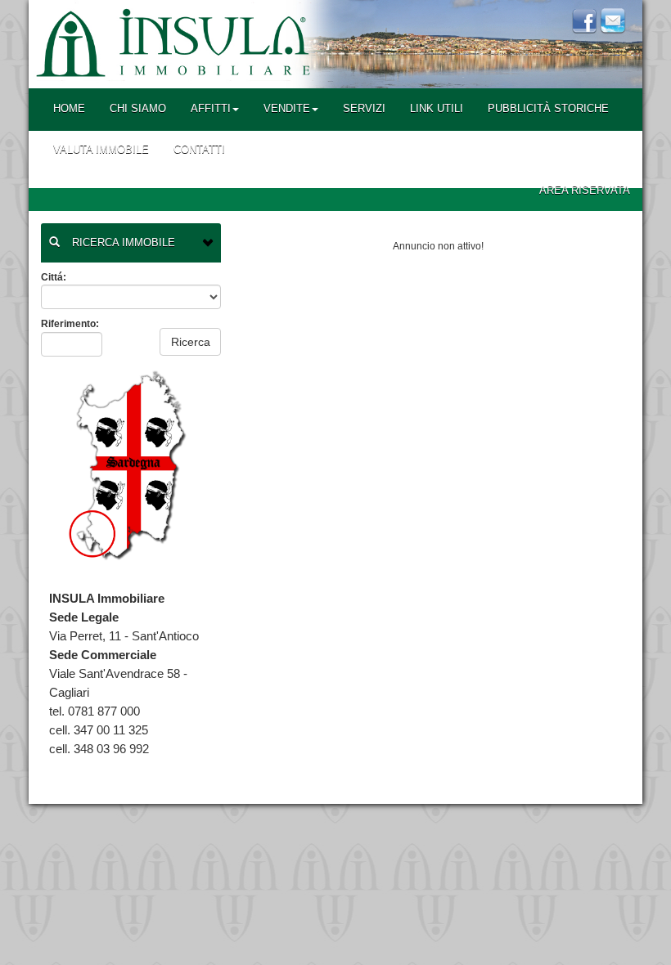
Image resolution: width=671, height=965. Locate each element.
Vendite (286, 108)
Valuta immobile (101, 149)
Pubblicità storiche (548, 108)
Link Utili (436, 108)
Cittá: (53, 277)
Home (69, 108)
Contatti (199, 149)
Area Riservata (584, 190)
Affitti (211, 108)
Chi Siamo (138, 108)
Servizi (364, 108)
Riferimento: (70, 324)
